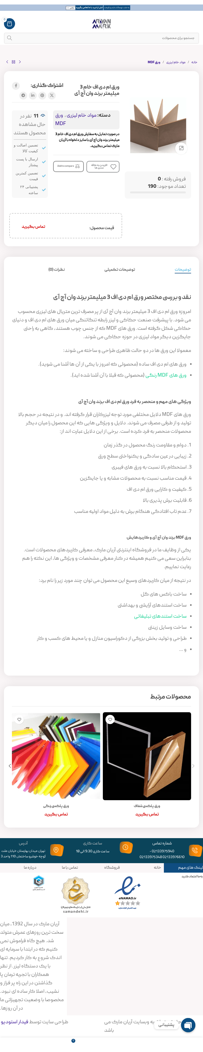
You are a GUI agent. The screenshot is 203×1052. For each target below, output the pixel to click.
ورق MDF (154, 62)
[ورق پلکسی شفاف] (147, 756)
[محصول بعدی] (7, 62)
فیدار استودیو (14, 1022)
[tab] (183, 270)
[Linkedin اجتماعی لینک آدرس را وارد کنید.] (33, 96)
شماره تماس (162, 844)
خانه (194, 62)
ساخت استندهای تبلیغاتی (160, 616)
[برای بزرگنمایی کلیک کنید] (181, 148)
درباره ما (30, 868)
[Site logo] (101, 24)
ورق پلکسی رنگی (56, 806)
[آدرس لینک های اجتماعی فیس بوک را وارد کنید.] (16, 86)
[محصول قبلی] (20, 62)
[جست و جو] (9, 38)
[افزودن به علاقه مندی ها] (110, 719)
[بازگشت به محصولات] (13, 62)
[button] (193, 766)
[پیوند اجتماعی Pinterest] (42, 96)
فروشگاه (112, 868)
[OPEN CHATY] (188, 1025)
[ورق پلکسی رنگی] (56, 756)
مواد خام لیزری (176, 62)
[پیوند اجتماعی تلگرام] (23, 96)
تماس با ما (70, 868)
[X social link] (52, 96)
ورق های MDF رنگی (166, 375)
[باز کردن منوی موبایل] (196, 23)
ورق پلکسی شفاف (147, 806)
